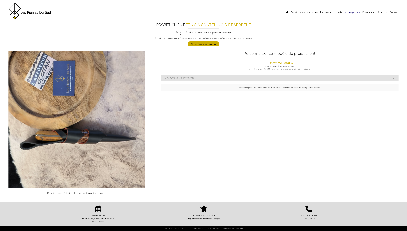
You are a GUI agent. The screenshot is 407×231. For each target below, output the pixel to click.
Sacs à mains (298, 12)
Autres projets (352, 12)
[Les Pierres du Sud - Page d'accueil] (29, 19)
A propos (382, 12)
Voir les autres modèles (205, 44)
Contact (394, 12)
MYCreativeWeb (237, 228)
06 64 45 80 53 (309, 219)
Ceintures (312, 12)
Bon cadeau (368, 12)
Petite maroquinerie (331, 12)
